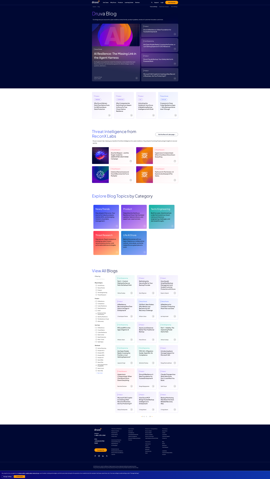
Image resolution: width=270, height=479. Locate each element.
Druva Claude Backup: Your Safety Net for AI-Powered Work (158, 60)
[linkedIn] (103, 456)
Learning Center (129, 2)
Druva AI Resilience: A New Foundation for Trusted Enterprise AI (157, 30)
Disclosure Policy (114, 467)
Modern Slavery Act (128, 467)
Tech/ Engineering (160, 209)
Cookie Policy (121, 467)
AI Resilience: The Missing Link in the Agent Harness (115, 55)
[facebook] (95, 456)
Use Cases (105, 2)
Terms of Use (135, 467)
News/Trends (103, 209)
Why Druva (113, 2)
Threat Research (104, 235)
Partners (137, 2)
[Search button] (151, 2)
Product (127, 209)
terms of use (36, 473)
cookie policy (29, 473)
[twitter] (107, 456)
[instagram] (99, 456)
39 (150, 416)
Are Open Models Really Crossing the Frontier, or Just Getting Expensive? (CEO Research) (159, 45)
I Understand (19, 476)
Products (120, 2)
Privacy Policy (96, 467)
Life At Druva (129, 235)
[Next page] (152, 416)
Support (156, 2)
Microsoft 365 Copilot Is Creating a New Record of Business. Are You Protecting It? (159, 75)
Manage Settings (7, 476)
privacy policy (21, 473)
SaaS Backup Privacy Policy (104, 467)
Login (162, 2)
